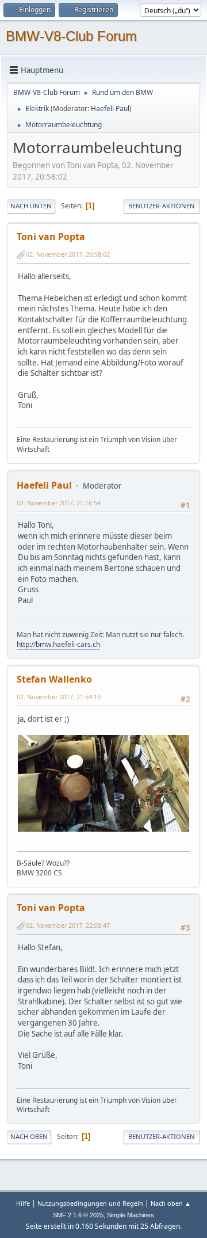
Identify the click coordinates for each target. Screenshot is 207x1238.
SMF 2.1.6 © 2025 (78, 1215)
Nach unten (31, 205)
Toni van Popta (51, 236)
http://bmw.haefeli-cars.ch (58, 644)
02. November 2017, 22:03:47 (68, 925)
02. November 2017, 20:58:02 (68, 254)
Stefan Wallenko (54, 679)
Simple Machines (130, 1215)
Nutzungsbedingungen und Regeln (90, 1203)
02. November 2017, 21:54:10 (59, 696)
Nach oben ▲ (171, 1203)
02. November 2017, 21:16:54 (59, 502)
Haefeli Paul (110, 108)
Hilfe (23, 1203)
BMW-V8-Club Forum (71, 36)
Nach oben (29, 1136)
